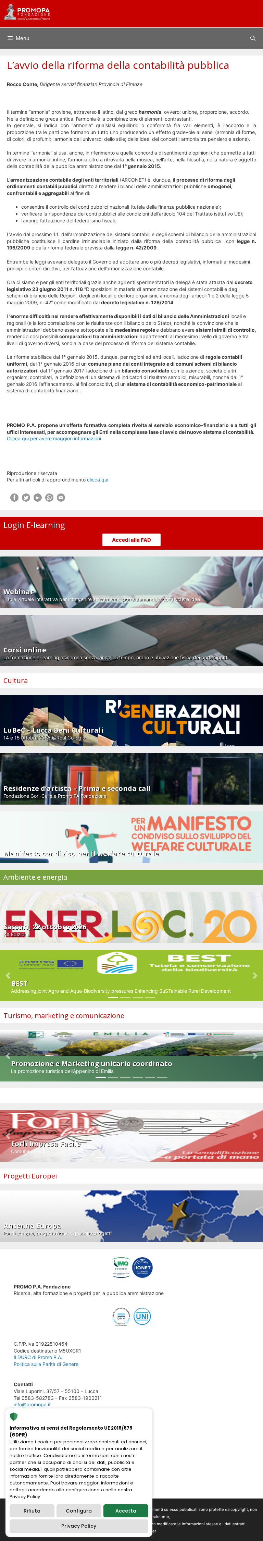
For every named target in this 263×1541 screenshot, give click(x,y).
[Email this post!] (61, 500)
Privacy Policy (78, 1525)
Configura (79, 1510)
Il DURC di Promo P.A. (38, 1357)
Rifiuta (32, 1510)
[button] (8, 975)
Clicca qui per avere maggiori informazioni (54, 438)
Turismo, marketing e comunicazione (63, 1015)
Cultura (15, 680)
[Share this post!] (14, 500)
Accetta (125, 1510)
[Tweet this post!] (26, 500)
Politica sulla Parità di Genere (46, 1364)
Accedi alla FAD (131, 540)
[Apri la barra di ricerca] (253, 38)
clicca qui (97, 479)
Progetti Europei (30, 1176)
